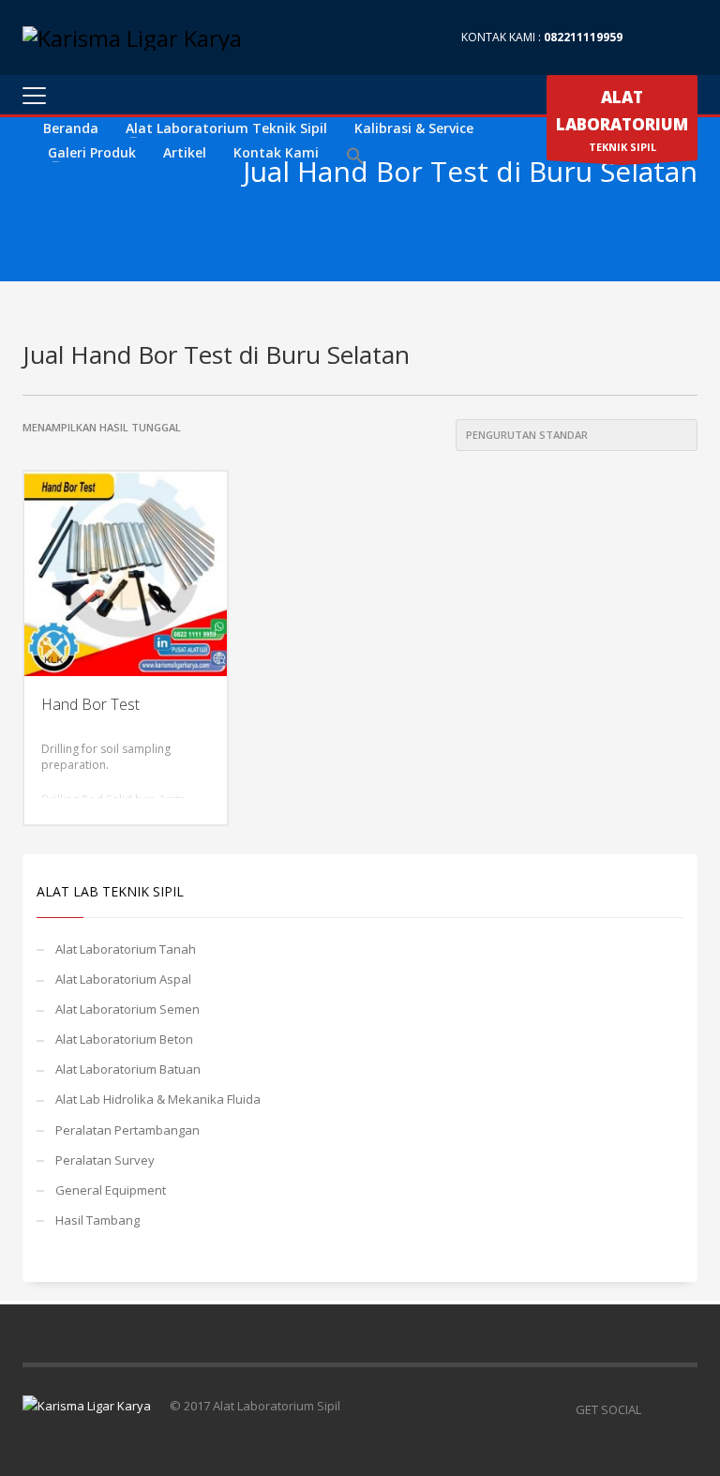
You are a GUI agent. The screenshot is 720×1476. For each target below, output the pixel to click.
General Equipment (110, 1190)
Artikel (184, 152)
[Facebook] (655, 37)
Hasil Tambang (97, 1220)
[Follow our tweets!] (683, 1409)
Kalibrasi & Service (413, 128)
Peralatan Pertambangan (127, 1130)
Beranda (70, 128)
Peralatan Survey (105, 1160)
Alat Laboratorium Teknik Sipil (226, 128)
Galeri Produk (92, 152)
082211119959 (583, 37)
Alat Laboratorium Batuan (128, 1069)
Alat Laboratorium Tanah (125, 949)
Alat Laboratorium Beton (124, 1039)
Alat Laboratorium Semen (127, 1009)
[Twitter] (683, 37)
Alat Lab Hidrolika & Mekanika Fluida (158, 1099)
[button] (355, 157)
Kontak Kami (276, 152)
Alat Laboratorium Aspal (123, 979)
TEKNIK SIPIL (622, 120)
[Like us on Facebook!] (655, 1409)
